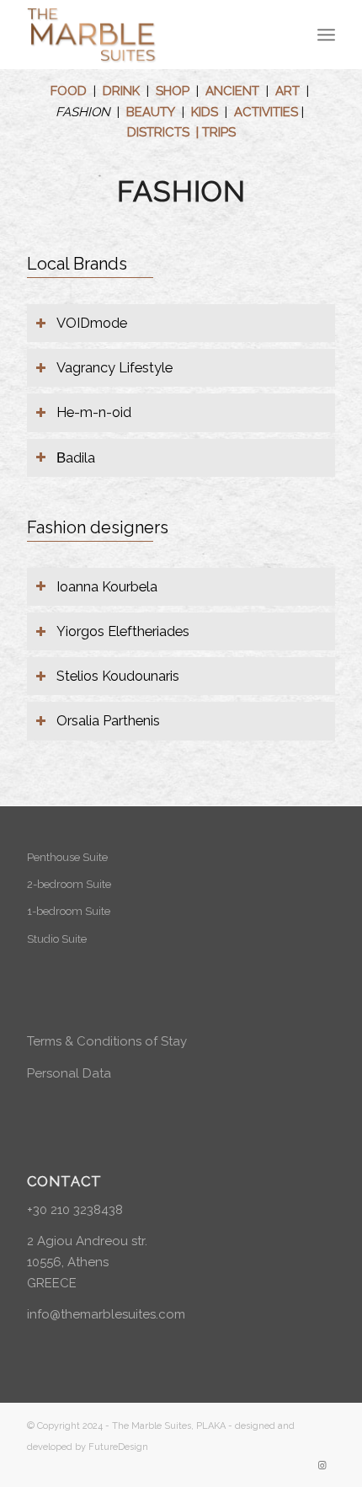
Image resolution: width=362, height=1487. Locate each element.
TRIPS (219, 132)
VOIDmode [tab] (91, 322)
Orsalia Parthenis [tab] (108, 720)
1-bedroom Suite (68, 911)
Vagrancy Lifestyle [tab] (114, 367)
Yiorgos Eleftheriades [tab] (122, 631)
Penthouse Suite (67, 857)
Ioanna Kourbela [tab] (106, 586)
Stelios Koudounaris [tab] (117, 675)
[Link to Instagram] (322, 1466)
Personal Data (69, 1073)
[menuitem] (326, 34)
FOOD (69, 91)
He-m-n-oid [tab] (93, 412)
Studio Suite (57, 939)
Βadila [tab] (75, 457)
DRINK (121, 91)
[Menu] (326, 34)
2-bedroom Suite (69, 884)
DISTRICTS (158, 132)
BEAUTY (150, 112)
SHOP (172, 91)
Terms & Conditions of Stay (107, 1041)
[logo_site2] (150, 34)
